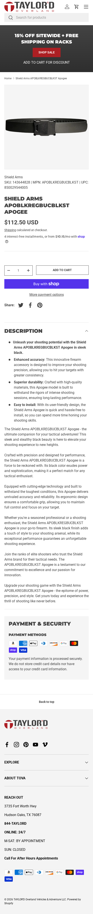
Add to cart (62, 270)
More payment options (46, 295)
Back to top (46, 702)
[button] (76, 7)
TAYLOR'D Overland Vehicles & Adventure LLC (40, 899)
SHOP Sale (46, 52)
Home (7, 78)
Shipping (10, 230)
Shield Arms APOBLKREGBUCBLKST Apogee (41, 78)
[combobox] (46, 17)
